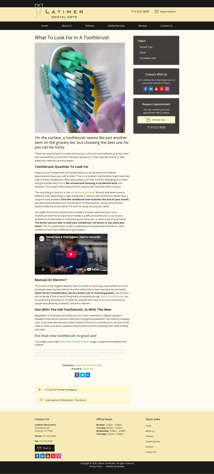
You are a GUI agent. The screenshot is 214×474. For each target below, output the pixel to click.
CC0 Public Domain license (74, 341)
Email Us (46, 448)
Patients (89, 25)
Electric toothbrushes (112, 296)
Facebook (145, 89)
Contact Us (167, 25)
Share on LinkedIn (87, 375)
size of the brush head (82, 192)
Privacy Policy (95, 466)
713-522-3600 (140, 11)
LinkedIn (151, 89)
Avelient (120, 466)
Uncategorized (148, 58)
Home (44, 25)
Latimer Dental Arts (106, 463)
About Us (67, 25)
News (143, 52)
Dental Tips (88, 368)
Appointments (168, 11)
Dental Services (116, 25)
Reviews (142, 25)
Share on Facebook (77, 375)
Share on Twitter (82, 375)
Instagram (167, 89)
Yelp (161, 89)
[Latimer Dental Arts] (59, 10)
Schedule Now (158, 119)
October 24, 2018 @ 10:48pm (88, 365)
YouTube (156, 89)
